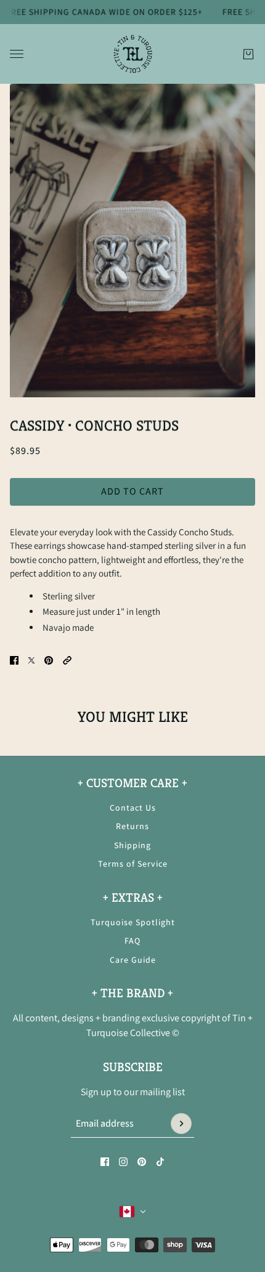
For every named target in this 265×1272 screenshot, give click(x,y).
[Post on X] (31, 660)
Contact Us (133, 807)
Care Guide (133, 959)
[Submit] (181, 1123)
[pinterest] (142, 1162)
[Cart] (248, 53)
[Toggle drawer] (16, 54)
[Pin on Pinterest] (48, 660)
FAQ (132, 940)
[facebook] (105, 1162)
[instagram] (123, 1162)
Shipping (132, 845)
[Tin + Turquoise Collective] (133, 54)
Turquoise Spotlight (133, 922)
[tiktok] (160, 1162)
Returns (132, 826)
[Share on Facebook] (14, 660)
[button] (67, 660)
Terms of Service (133, 863)
